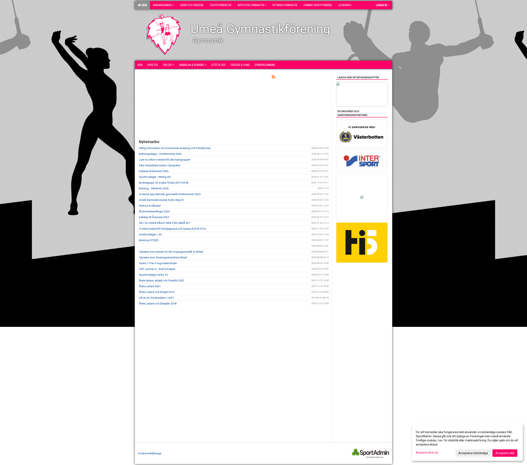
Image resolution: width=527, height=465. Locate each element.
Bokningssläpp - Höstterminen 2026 (160, 153)
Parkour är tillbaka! (150, 205)
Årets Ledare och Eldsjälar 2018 (157, 303)
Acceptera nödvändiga (473, 453)
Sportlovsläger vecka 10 (153, 274)
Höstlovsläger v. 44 (150, 234)
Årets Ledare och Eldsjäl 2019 (156, 292)
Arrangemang (162, 5)
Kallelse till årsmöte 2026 (153, 171)
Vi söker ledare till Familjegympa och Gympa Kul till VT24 (172, 228)
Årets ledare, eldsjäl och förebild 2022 (161, 280)
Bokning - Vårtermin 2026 (154, 188)
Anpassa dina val (427, 452)
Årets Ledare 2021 (150, 286)
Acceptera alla (505, 453)
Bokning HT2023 (149, 240)
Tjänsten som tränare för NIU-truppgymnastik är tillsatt (171, 251)
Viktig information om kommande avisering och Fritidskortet (174, 148)
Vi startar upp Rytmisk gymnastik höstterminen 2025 (170, 194)
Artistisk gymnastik (251, 5)
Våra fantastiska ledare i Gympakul (159, 165)
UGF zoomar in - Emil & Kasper (157, 269)
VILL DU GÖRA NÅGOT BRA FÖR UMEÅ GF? (164, 222)
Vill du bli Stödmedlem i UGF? (156, 297)
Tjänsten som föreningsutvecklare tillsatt (163, 257)
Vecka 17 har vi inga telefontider (158, 263)
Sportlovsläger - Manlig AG (155, 176)
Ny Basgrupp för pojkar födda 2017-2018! (163, 182)
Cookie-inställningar (150, 453)
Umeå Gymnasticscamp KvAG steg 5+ (161, 199)
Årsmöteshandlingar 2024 (154, 211)
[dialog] (467, 442)
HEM (143, 5)
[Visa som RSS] (273, 77)
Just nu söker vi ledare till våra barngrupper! (164, 159)
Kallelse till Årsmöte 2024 (154, 217)
